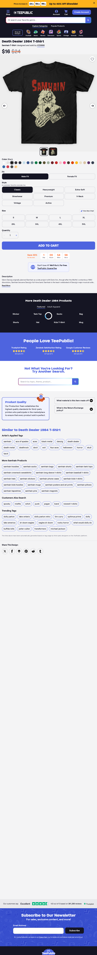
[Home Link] (23, 12)
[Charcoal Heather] (16, 162)
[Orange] (72, 162)
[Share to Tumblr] (40, 551)
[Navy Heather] (92, 162)
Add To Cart (48, 245)
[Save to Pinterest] (26, 551)
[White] (3, 162)
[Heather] (7, 162)
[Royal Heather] (3, 166)
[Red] (56, 162)
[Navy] (20, 162)
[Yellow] (76, 162)
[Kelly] (36, 162)
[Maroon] (52, 162)
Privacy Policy (43, 937)
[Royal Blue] (28, 162)
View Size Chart (88, 211)
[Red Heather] (7, 166)
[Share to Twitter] (5, 551)
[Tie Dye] (16, 166)
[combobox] (46, 20)
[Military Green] (44, 162)
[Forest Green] (40, 162)
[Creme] (80, 162)
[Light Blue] (24, 162)
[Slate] (32, 162)
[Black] (11, 162)
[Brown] (68, 162)
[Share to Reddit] (33, 551)
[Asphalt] (11, 166)
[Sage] (48, 162)
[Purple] (88, 162)
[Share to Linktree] (19, 551)
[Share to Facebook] (12, 551)
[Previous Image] (4, 105)
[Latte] (84, 162)
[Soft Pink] (60, 162)
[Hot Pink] (64, 162)
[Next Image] (92, 105)
